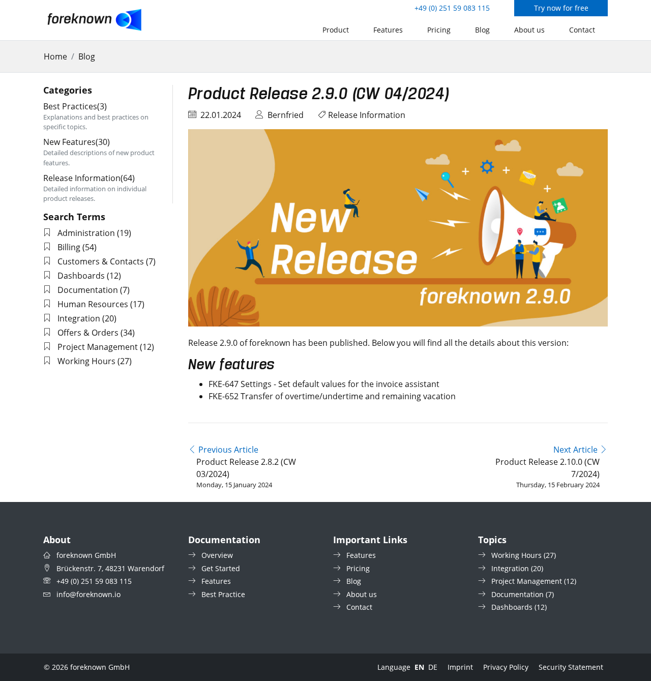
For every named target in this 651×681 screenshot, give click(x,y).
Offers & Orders (88, 332)
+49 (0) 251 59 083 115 (452, 8)
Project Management (97, 346)
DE (432, 667)
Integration (78, 318)
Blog (482, 30)
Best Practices (75, 106)
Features (388, 30)
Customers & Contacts (100, 261)
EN (419, 667)
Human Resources (92, 304)
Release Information (366, 115)
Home (55, 56)
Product (335, 30)
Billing (68, 247)
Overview (217, 555)
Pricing (439, 30)
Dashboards (81, 275)
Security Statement (571, 667)
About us (529, 30)
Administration (86, 233)
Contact (582, 30)
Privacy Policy (505, 667)
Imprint (460, 667)
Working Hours (86, 361)
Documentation (87, 289)
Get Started (220, 568)
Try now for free (561, 8)
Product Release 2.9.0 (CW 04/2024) (319, 94)
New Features (76, 141)
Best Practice (223, 594)
